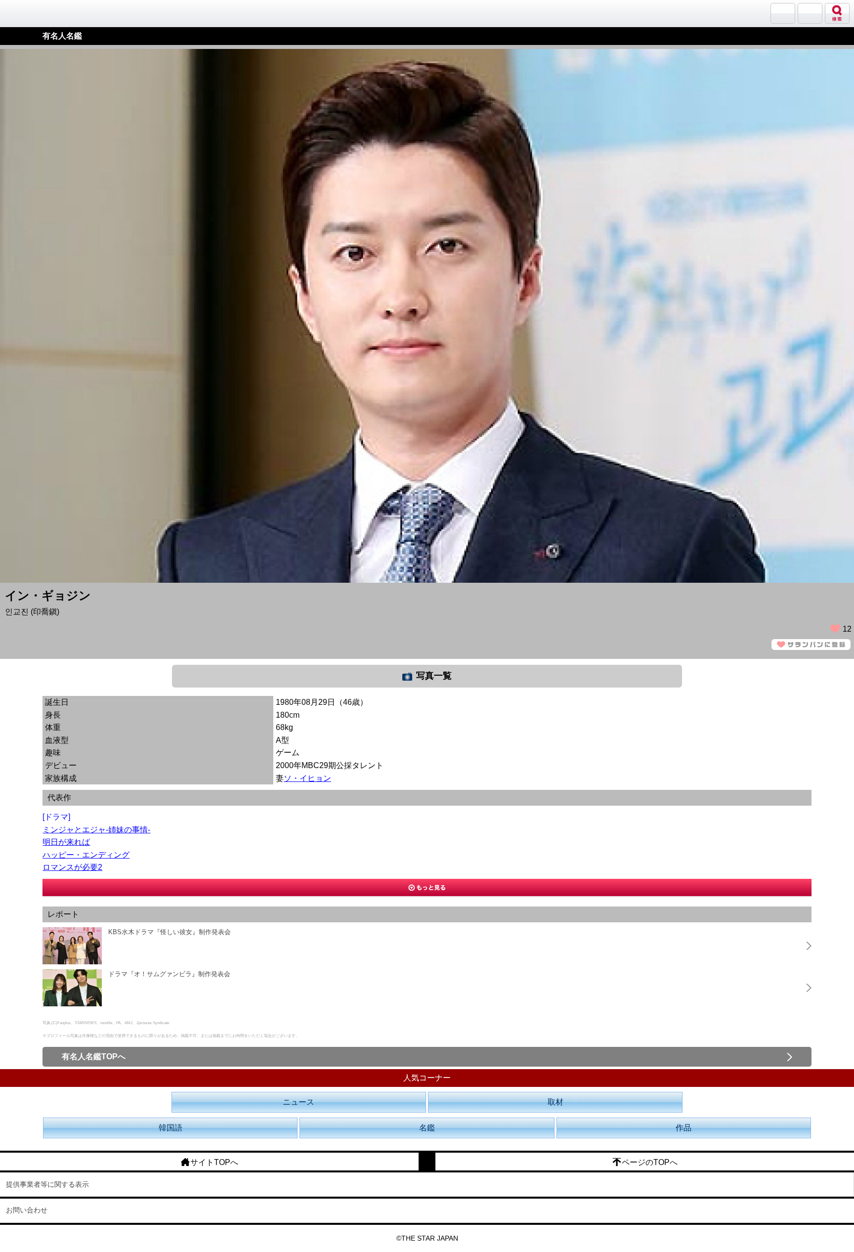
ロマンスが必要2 (72, 867)
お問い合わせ (26, 1210)
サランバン (783, 13)
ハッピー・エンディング (86, 855)
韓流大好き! (33, 13)
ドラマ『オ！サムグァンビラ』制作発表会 (169, 974)
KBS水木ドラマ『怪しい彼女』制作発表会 (169, 932)
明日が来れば (66, 842)
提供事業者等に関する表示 (47, 1184)
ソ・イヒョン (307, 778)
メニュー (810, 13)
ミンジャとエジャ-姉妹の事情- (96, 829)
